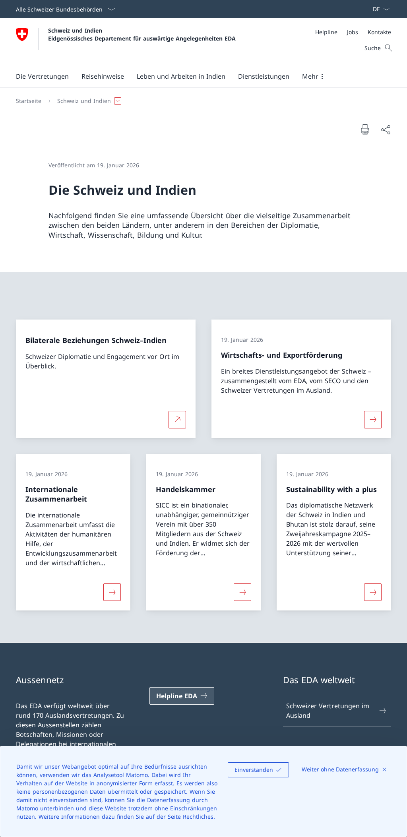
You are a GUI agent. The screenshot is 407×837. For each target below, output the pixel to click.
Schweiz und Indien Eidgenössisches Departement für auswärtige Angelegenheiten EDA (142, 34)
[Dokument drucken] (365, 129)
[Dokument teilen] (385, 129)
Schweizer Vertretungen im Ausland (327, 710)
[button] (42, 76)
